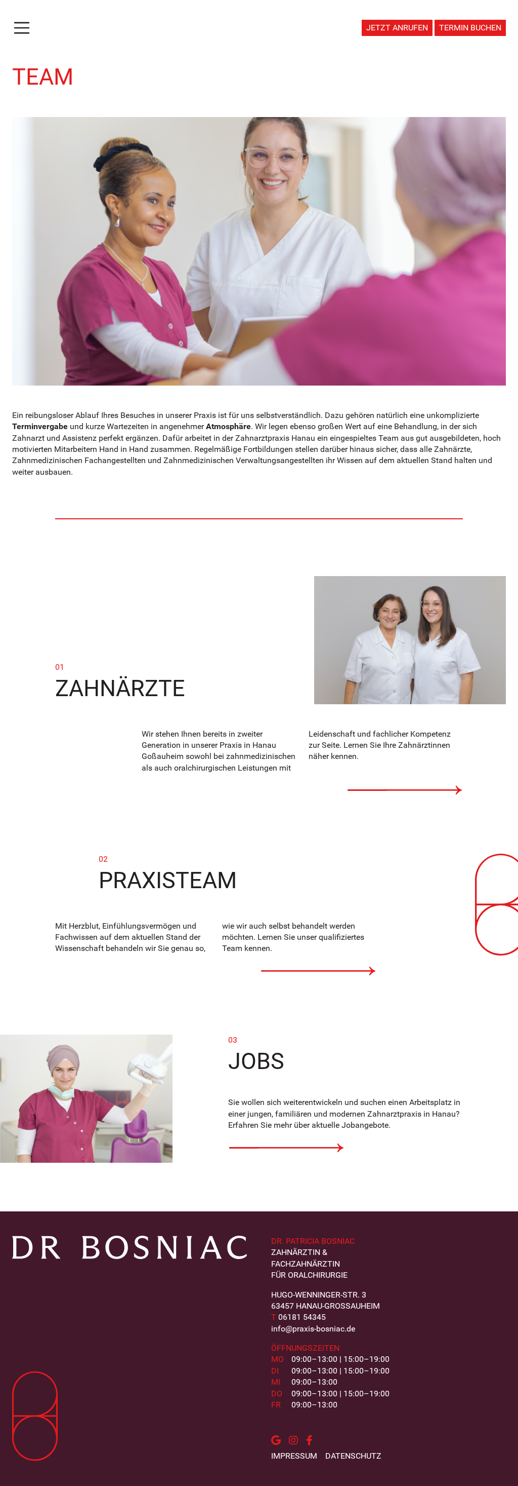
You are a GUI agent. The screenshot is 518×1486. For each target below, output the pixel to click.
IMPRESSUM (294, 1456)
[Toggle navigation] (21, 27)
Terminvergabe (40, 426)
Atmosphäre (228, 426)
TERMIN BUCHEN (470, 27)
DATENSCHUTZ (353, 1456)
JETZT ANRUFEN (397, 27)
